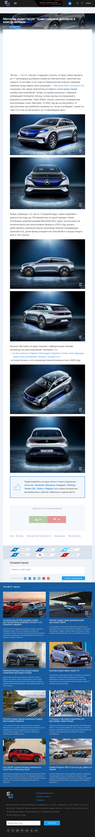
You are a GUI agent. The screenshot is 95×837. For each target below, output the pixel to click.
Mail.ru (34, 578)
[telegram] (26, 830)
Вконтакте (50, 485)
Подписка (52, 823)
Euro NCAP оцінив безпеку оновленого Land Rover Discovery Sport (22, 768)
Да (40, 519)
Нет (59, 519)
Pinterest (71, 485)
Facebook (39, 485)
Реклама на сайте (43, 797)
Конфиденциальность (45, 793)
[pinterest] (22, 830)
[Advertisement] (47, 54)
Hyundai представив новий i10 (64, 671)
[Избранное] (82, 3)
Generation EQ (77, 86)
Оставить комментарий (73, 578)
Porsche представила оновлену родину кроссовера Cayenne (22, 720)
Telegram (49, 489)
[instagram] (13, 830)
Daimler (24, 75)
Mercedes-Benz (61, 86)
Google (48, 578)
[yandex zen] (31, 830)
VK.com (25, 578)
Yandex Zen (29, 489)
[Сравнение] (77, 3)
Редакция (40, 800)
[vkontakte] (36, 830)
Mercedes (19, 536)
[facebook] (8, 830)
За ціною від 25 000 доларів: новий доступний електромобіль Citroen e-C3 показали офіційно (22, 622)
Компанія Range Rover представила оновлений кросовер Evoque (21, 672)
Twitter (39, 489)
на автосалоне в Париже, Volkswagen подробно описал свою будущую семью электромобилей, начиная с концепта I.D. (48, 355)
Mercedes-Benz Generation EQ (39, 536)
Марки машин (59, 536)
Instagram (61, 485)
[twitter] (17, 830)
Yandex (43, 578)
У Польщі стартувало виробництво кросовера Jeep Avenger (66, 720)
